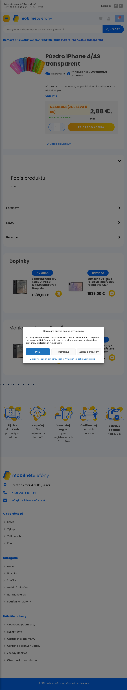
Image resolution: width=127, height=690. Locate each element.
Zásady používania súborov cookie (47, 359)
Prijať (38, 351)
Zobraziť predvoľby (89, 351)
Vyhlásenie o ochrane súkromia (80, 359)
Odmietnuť (63, 351)
